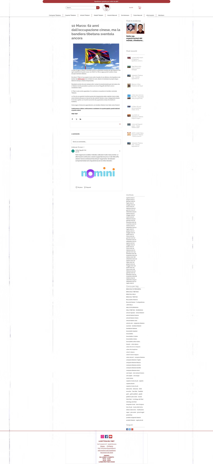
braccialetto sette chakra (133, 341)
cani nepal (129, 373)
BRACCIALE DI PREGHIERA (133, 289)
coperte (141, 381)
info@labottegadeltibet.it (108, 448)
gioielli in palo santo (131, 396)
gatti (127, 394)
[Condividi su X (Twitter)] (76, 119)
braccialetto (129, 333)
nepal (127, 412)
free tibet (134, 391)
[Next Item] (142, 28)
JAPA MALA (129, 305)
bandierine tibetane (131, 328)
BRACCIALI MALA (131, 294)
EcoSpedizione (140, 302)
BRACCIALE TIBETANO (132, 291)
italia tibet (129, 399)
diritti (140, 388)
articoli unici (129, 323)
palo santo (133, 412)
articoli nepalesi (130, 312)
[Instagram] (102, 436)
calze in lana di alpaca (132, 354)
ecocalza (128, 391)
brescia (128, 344)
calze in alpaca (130, 352)
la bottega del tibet (138, 399)
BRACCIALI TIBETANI (132, 297)
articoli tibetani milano (132, 318)
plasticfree (129, 415)
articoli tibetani (140, 312)
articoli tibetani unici (131, 320)
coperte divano (130, 383)
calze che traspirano (131, 349)
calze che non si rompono (133, 346)
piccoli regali (140, 412)
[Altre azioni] (120, 151)
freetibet (140, 391)
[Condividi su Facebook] (72, 119)
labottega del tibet (131, 402)
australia (128, 326)
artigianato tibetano (139, 323)
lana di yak (129, 407)
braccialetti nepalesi (131, 331)
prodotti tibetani (130, 420)
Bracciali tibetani (130, 302)
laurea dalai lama (138, 407)
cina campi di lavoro (138, 373)
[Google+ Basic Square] (132, 429)
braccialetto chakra (131, 339)
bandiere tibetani (136, 326)
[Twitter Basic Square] (130, 429)
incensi (140, 396)
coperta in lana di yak (132, 381)
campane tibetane (140, 357)
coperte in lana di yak (132, 386)
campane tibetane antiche (133, 365)
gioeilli (140, 394)
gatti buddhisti (134, 394)
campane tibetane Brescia (133, 362)
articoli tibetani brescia (132, 315)
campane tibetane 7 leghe (133, 360)
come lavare (129, 378)
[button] (139, 7)
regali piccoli (139, 420)
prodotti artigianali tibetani (133, 417)
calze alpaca (134, 344)
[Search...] (98, 7)
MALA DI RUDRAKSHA (132, 307)
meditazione (140, 409)
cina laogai (136, 375)
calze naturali (130, 357)
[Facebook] (106, 436)
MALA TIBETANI (130, 310)
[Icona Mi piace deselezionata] (76, 187)
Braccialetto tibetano (132, 299)
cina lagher (129, 375)
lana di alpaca (140, 404)
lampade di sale (130, 404)
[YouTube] (110, 436)
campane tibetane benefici (133, 367)
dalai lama (129, 388)
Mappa (102, 446)
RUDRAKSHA (139, 310)
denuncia (135, 388)
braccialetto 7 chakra (132, 336)
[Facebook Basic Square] (127, 429)
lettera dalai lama (131, 409)
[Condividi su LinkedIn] (80, 119)
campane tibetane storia (133, 370)
